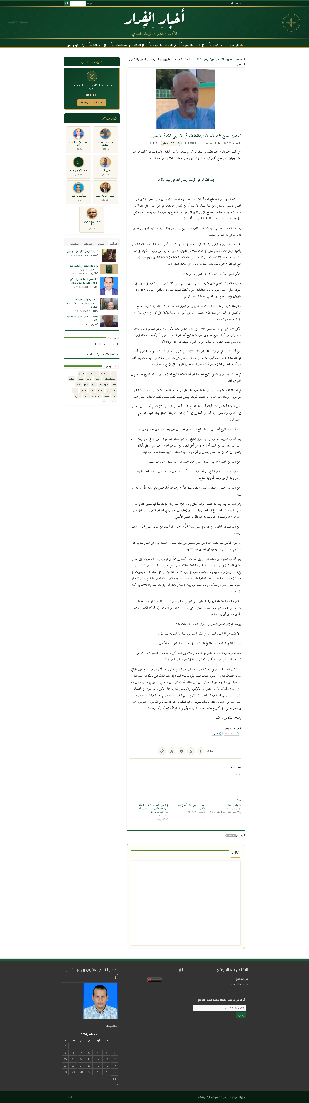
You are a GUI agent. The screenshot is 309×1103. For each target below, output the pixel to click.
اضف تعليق (169, 143)
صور (78, 385)
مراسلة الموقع (239, 984)
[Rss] (91, 3)
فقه (92, 390)
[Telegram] (181, 751)
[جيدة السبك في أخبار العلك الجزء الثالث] (109, 321)
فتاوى (100, 390)
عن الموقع (242, 978)
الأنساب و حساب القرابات (104, 344)
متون (106, 396)
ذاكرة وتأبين (74, 44)
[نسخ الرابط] (162, 751)
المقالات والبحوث (163, 44)
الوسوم (74, 243)
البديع (81, 373)
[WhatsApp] (191, 751)
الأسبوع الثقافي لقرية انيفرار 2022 (215, 59)
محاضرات (231, 835)
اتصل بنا (229, 3)
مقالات (113, 402)
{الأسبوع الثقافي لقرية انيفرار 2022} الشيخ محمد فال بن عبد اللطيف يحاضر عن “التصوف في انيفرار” (153, 808)
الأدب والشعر (193, 44)
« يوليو (114, 1084)
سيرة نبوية (104, 385)
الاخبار (187, 143)
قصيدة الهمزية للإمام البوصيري (82, 251)
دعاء (114, 385)
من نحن (239, 3)
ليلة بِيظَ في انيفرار (234, 805)
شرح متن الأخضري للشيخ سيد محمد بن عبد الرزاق (84, 267)
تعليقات (88, 243)
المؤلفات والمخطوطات (128, 44)
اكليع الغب (92, 373)
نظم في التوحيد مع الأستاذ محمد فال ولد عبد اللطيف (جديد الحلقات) (82, 303)
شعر (86, 385)
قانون (83, 390)
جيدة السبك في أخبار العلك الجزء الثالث (82, 318)
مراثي (77, 396)
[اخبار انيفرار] (154, 22)
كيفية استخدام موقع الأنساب (102, 354)
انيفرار (97, 379)
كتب (75, 390)
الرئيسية (234, 44)
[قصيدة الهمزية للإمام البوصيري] (109, 255)
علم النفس (111, 390)
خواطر (71, 379)
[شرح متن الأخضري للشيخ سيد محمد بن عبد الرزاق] (109, 269)
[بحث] (67, 3)
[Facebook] (88, 3)
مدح (86, 396)
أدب (114, 373)
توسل (80, 379)
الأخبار (216, 44)
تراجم (89, 379)
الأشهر (113, 243)
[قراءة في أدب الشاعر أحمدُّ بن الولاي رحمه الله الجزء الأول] (109, 286)
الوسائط (98, 44)
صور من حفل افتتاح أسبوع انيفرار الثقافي (190, 807)
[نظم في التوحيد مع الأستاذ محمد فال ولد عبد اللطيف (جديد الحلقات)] (109, 304)
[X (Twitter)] (171, 751)
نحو (104, 402)
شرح (94, 385)
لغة (114, 396)
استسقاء (105, 373)
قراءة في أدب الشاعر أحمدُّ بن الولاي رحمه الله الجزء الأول (83, 281)
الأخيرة (101, 243)
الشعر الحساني (110, 379)
